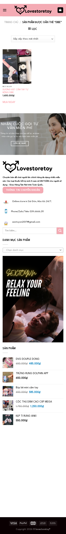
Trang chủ (11, 22)
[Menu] (5, 10)
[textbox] (32, 250)
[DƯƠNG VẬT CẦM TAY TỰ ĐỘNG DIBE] (17, 66)
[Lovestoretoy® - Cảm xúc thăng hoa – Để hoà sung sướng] (33, 10)
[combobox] (33, 250)
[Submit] (60, 230)
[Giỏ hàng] (60, 10)
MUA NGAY (9, 102)
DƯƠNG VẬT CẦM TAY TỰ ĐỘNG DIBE (15, 91)
